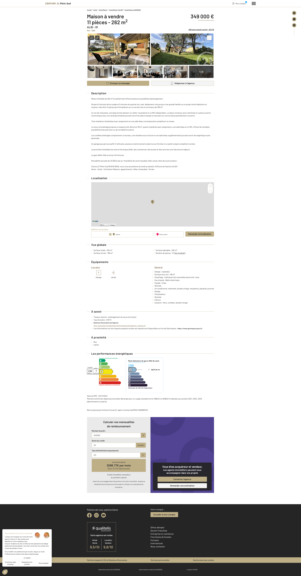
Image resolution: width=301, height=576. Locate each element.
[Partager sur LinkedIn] (294, 25)
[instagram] (96, 515)
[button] (91, 37)
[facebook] (89, 515)
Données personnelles (160, 560)
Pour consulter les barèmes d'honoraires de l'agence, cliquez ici (120, 325)
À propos (154, 540)
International (156, 543)
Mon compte (241, 3)
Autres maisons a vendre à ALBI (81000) (150, 569)
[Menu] (254, 3)
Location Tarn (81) (192, 569)
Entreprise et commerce (162, 534)
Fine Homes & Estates (160, 537)
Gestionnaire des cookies (203, 560)
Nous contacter (157, 546)
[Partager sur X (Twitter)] (294, 19)
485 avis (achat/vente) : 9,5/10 (201, 29)
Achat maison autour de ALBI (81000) (109, 569)
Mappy (113, 225)
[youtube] (103, 515)
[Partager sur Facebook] (294, 13)
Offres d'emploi (157, 527)
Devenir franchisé (158, 530)
